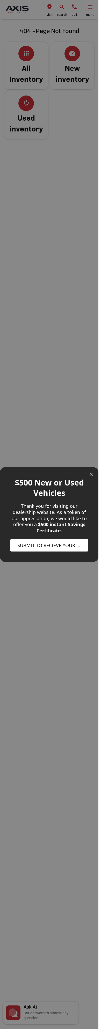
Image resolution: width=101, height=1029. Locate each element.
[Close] (91, 474)
